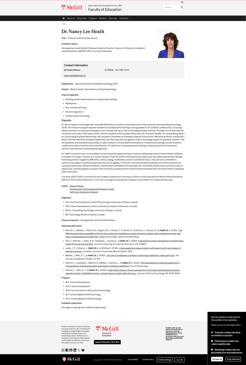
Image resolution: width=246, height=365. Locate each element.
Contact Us (124, 18)
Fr (182, 2)
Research (102, 18)
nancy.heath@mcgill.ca (75, 75)
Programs (92, 18)
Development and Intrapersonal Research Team (92, 189)
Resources (112, 18)
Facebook (67, 350)
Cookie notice (148, 359)
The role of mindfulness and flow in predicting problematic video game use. (140, 255)
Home (63, 18)
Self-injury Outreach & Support (84, 192)
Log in (178, 360)
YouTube (71, 350)
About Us (70, 18)
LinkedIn (75, 350)
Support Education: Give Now (107, 342)
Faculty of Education (104, 9)
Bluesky (83, 349)
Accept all (217, 359)
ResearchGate (77, 186)
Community (81, 18)
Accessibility (133, 359)
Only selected (233, 359)
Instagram (63, 350)
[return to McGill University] (71, 359)
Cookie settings (164, 360)
